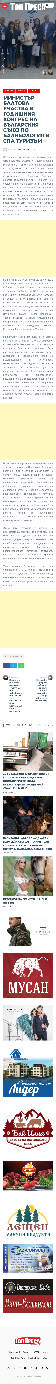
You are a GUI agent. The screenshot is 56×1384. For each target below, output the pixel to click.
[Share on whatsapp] (21, 665)
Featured (9, 91)
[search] (47, 5)
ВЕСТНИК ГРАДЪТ (18, 1358)
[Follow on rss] (47, 1368)
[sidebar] (52, 5)
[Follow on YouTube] (25, 1368)
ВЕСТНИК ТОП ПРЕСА (37, 1358)
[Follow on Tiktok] (31, 1368)
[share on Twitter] (3, 59)
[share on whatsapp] (3, 53)
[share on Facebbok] (3, 66)
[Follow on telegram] (42, 1368)
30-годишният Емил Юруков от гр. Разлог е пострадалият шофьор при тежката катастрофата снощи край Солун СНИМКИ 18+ (26, 781)
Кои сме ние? (14, 1352)
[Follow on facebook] (8, 1368)
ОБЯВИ (36, 1352)
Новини (21, 91)
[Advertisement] (28, 248)
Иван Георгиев (14, 150)
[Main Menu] (5, 6)
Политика (34, 91)
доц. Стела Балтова (13, 656)
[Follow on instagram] (20, 1368)
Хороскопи (27, 1352)
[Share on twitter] (13, 665)
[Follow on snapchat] (36, 1368)
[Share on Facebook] (6, 665)
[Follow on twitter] (14, 1368)
